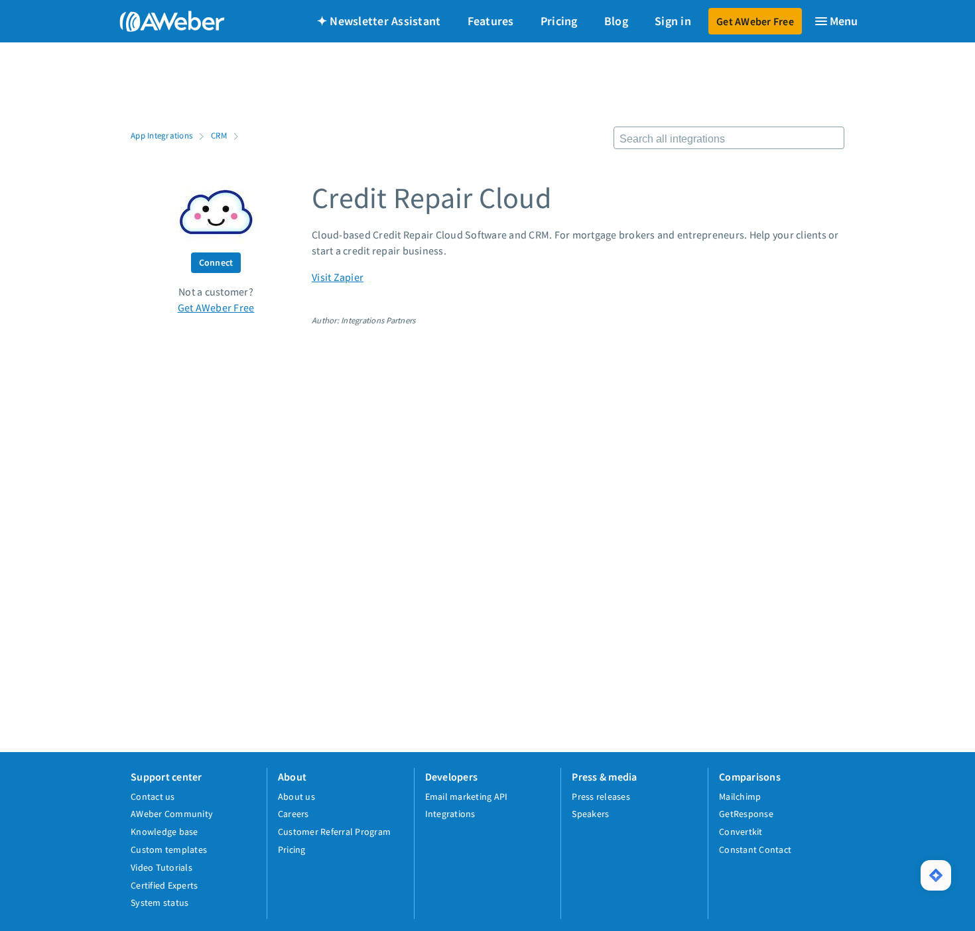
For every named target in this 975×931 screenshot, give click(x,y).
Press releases (601, 796)
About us (296, 796)
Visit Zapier (337, 277)
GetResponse (746, 814)
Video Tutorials (161, 867)
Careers (293, 814)
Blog (616, 20)
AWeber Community (172, 814)
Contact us (153, 796)
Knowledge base (164, 832)
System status (159, 902)
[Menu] (836, 21)
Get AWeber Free (755, 21)
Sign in (673, 20)
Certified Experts (164, 885)
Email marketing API (466, 796)
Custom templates (169, 849)
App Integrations (161, 135)
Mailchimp (740, 796)
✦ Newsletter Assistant (379, 20)
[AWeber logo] (162, 21)
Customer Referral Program (334, 832)
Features (491, 20)
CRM (219, 135)
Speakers (590, 814)
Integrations (450, 814)
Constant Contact (755, 849)
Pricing (559, 20)
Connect (216, 262)
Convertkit (741, 832)
